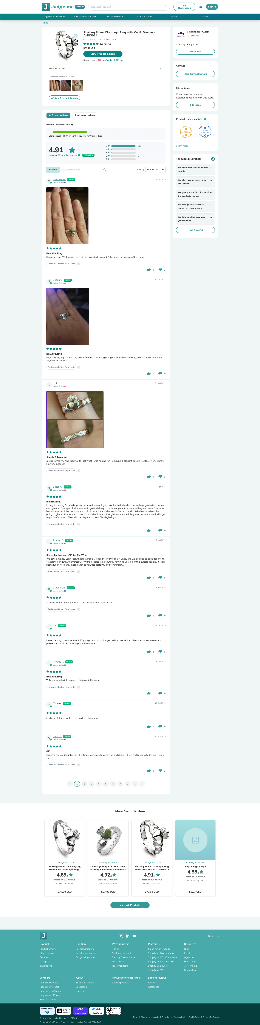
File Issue (195, 105)
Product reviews (48, 948)
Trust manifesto (120, 965)
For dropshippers (85, 948)
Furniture (205, 16)
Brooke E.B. (59, 587)
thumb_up (149, 270)
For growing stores (86, 957)
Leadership (81, 986)
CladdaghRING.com (114, 60)
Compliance (167, 1017)
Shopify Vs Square (157, 965)
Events (187, 953)
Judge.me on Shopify (159, 948)
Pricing (115, 948)
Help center (190, 961)
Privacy (144, 1017)
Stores (151, 982)
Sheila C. (58, 280)
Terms (135, 1017)
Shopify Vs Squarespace (160, 961)
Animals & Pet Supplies (85, 16)
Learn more (182, 146)
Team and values (85, 982)
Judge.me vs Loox (49, 982)
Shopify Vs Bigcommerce (161, 953)
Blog (186, 948)
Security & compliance (123, 957)
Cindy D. (57, 736)
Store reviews (47, 953)
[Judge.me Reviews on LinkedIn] (128, 936)
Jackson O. (58, 540)
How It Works (195, 230)
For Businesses (184, 7)
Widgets (44, 961)
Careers (80, 991)
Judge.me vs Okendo (51, 991)
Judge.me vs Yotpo (49, 986)
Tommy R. (58, 661)
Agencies (189, 957)
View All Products (130, 905)
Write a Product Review (64, 98)
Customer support (121, 953)
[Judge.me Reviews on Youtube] (134, 936)
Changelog (190, 970)
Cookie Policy (194, 1017)
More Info (195, 51)
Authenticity (154, 1017)
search (166, 7)
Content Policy (180, 1017)
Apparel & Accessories (55, 16)
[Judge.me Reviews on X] (121, 936)
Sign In (212, 6)
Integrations (46, 965)
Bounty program (120, 982)
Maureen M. (59, 179)
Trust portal (118, 961)
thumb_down (160, 270)
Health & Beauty (115, 16)
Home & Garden (145, 16)
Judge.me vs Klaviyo (50, 995)
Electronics (175, 16)
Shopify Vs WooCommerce (162, 957)
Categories (153, 986)
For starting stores (85, 953)
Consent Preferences (211, 1017)
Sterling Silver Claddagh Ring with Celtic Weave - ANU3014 (119, 34)
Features (44, 957)
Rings (45, 22)
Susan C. (57, 486)
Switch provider (48, 999)
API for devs (190, 965)
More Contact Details (195, 74)
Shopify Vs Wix (156, 970)
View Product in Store (102, 54)
